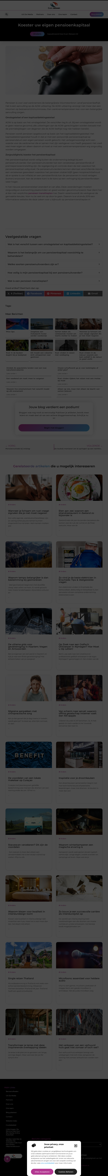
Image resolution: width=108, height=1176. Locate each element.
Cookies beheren (65, 1172)
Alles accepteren (42, 1172)
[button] (75, 1145)
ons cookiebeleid (47, 1163)
